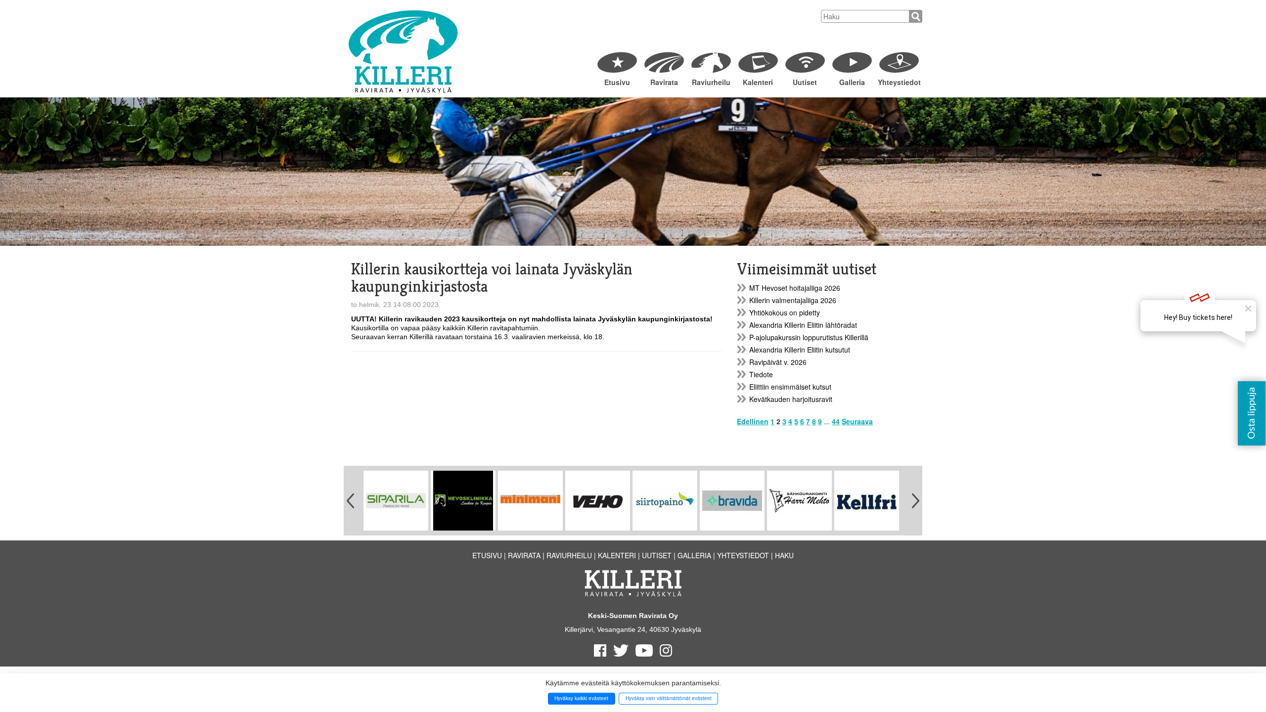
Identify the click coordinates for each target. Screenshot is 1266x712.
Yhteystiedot (899, 82)
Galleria (852, 82)
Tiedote (761, 374)
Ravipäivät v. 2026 (778, 362)
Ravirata (664, 82)
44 (836, 421)
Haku (784, 555)
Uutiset (805, 82)
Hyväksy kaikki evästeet (581, 698)
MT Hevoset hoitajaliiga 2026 (794, 288)
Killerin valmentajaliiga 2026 (792, 300)
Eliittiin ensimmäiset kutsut (790, 387)
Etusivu (617, 82)
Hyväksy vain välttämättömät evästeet (669, 698)
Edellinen (753, 421)
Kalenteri (758, 82)
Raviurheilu (711, 82)
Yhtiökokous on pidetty (784, 312)
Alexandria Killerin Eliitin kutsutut (799, 350)
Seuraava (857, 421)
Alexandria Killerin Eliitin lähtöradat (803, 325)
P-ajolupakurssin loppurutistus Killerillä (808, 337)
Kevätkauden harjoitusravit (790, 399)
